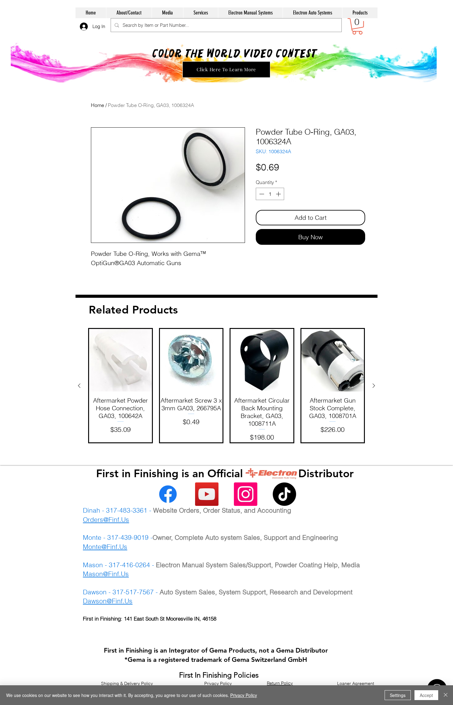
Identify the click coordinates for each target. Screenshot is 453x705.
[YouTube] (206, 494)
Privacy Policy (243, 695)
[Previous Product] (79, 385)
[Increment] (279, 194)
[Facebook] (168, 494)
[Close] (445, 695)
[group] (226, 386)
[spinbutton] (270, 194)
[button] (357, 26)
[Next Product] (373, 385)
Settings (398, 695)
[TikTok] (284, 494)
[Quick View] (120, 360)
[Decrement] (261, 194)
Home (97, 105)
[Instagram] (245, 494)
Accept (426, 695)
